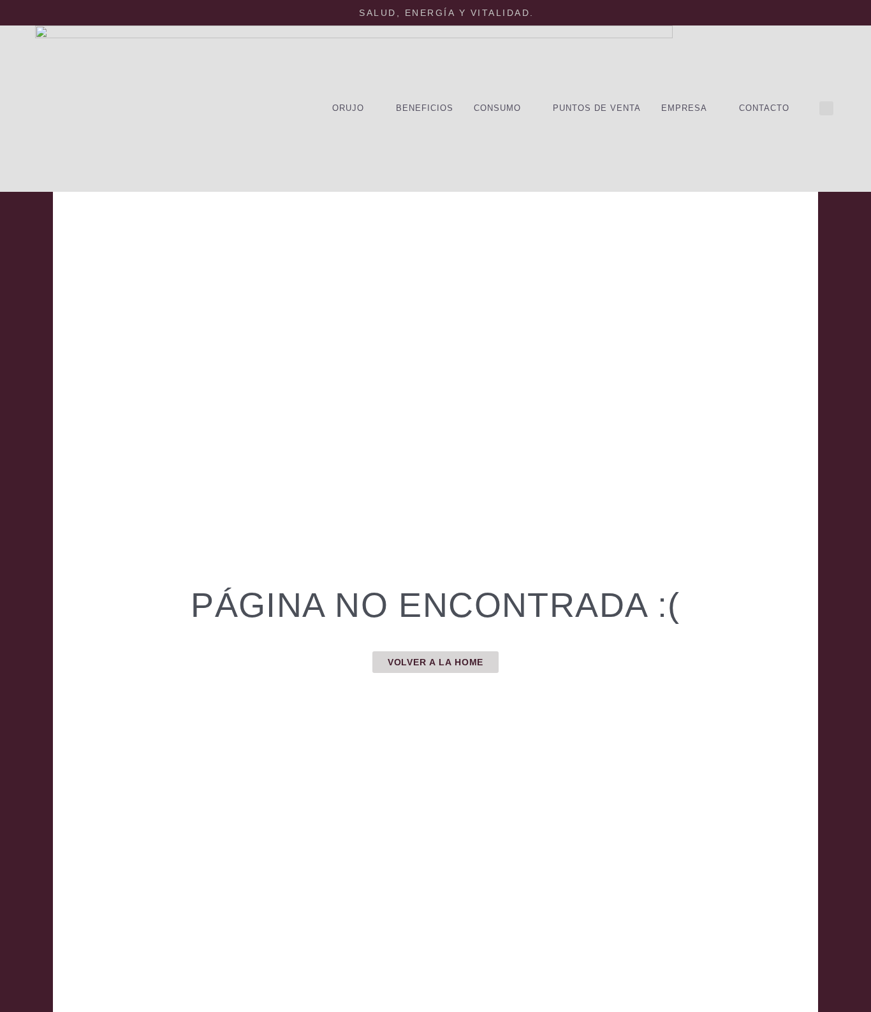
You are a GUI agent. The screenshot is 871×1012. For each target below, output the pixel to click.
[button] (826, 108)
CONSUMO (497, 108)
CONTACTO (764, 108)
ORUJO (348, 108)
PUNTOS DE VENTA (597, 108)
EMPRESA (684, 108)
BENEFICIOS (424, 108)
